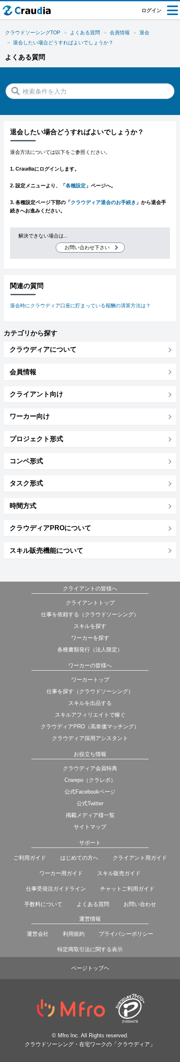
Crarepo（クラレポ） (90, 780)
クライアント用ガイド (140, 858)
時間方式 (23, 505)
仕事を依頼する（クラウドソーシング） (90, 614)
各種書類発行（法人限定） (90, 649)
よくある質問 (93, 904)
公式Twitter (90, 803)
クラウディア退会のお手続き (103, 202)
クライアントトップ (90, 603)
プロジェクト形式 (36, 438)
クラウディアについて (43, 349)
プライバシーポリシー (126, 934)
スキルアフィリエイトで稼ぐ (90, 715)
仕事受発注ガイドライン (56, 889)
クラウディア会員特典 (90, 768)
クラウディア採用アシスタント (90, 738)
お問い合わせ (139, 904)
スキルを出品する (90, 703)
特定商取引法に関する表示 (90, 949)
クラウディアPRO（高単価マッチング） (90, 726)
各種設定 (76, 186)
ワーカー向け (30, 416)
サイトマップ (90, 827)
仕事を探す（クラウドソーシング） (90, 691)
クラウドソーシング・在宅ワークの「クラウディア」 (90, 1044)
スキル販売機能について (46, 550)
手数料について (43, 904)
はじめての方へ (79, 858)
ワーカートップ (90, 680)
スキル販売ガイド (119, 873)
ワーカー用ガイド (61, 873)
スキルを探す (90, 626)
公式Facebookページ (90, 792)
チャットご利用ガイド (127, 889)
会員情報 (23, 371)
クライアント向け (36, 394)
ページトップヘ (90, 968)
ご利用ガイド (29, 858)
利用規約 (74, 934)
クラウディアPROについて (50, 527)
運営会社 (38, 934)
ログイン (151, 10)
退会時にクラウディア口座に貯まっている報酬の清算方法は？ (80, 306)
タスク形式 (26, 483)
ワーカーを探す (90, 638)
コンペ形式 (26, 461)
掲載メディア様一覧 (90, 815)
